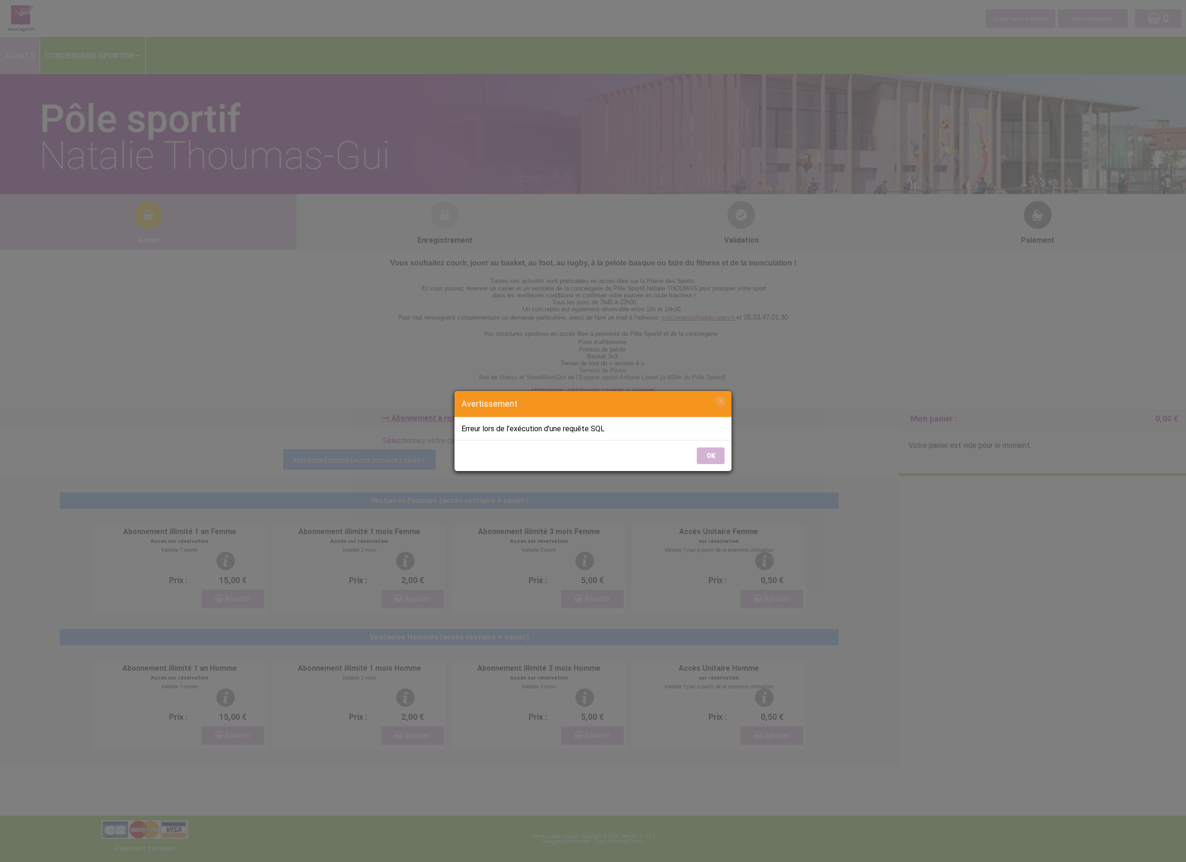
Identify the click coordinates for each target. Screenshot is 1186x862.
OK (711, 455)
